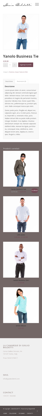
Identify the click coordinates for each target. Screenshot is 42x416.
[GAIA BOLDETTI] (17, 4)
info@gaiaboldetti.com (11, 379)
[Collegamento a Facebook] (37, 411)
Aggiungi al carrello (26, 65)
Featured (22, 72)
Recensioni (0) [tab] (21, 81)
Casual (17, 72)
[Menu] (36, 4)
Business (11, 72)
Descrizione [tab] (9, 81)
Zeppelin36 (31, 409)
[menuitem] (36, 4)
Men (26, 72)
